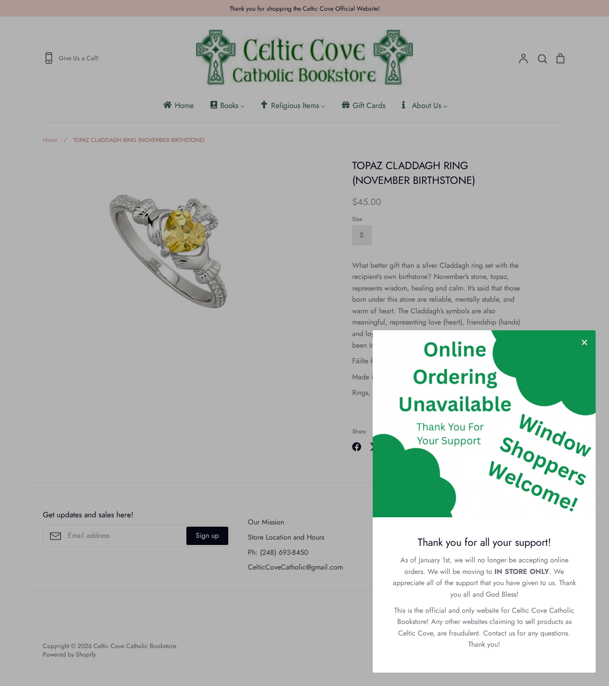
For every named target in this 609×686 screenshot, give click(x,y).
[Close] (584, 341)
